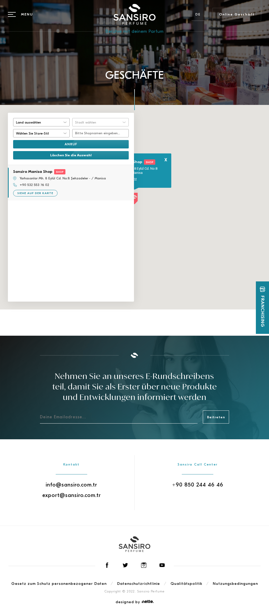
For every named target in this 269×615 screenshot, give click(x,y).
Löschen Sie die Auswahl (71, 155)
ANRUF (71, 144)
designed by (128, 602)
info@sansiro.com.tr (71, 485)
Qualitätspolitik (186, 583)
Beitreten (216, 417)
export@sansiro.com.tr (71, 495)
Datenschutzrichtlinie (138, 583)
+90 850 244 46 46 (197, 485)
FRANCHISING (262, 311)
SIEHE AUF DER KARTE (35, 193)
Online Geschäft (237, 14)
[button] (134, 198)
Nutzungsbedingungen (235, 583)
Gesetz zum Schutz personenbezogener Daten (59, 583)
